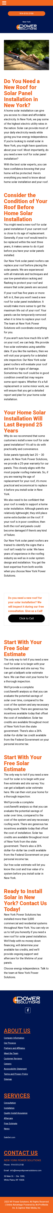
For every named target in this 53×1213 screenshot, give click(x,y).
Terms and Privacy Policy (16, 1074)
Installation (9, 1108)
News (7, 1128)
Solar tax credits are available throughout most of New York (26, 722)
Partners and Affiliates (14, 1048)
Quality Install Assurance (15, 1113)
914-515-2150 (26, 13)
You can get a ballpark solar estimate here (24, 673)
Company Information (14, 1038)
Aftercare (8, 1118)
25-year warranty (30, 463)
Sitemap (8, 1079)
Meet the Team (11, 1053)
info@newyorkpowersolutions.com (25, 1170)
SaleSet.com (9, 1137)
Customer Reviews (13, 1058)
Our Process (10, 1043)
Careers (7, 1064)
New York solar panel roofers (26, 261)
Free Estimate (10, 1123)
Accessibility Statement (15, 1069)
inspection (15, 360)
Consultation (10, 1103)
